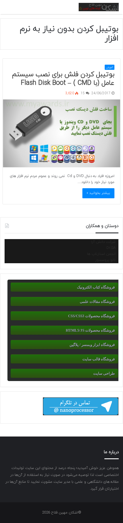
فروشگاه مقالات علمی (97, 301)
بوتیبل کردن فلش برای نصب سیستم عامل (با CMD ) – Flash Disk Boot (63, 79)
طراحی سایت (104, 373)
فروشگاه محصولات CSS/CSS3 (91, 316)
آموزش (109, 67)
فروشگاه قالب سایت (98, 359)
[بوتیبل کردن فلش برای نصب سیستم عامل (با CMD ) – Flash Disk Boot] (61, 133)
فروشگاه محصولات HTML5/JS (90, 330)
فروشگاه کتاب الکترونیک (96, 287)
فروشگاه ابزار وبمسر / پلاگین (92, 345)
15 (83, 93)
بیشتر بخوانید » (98, 193)
